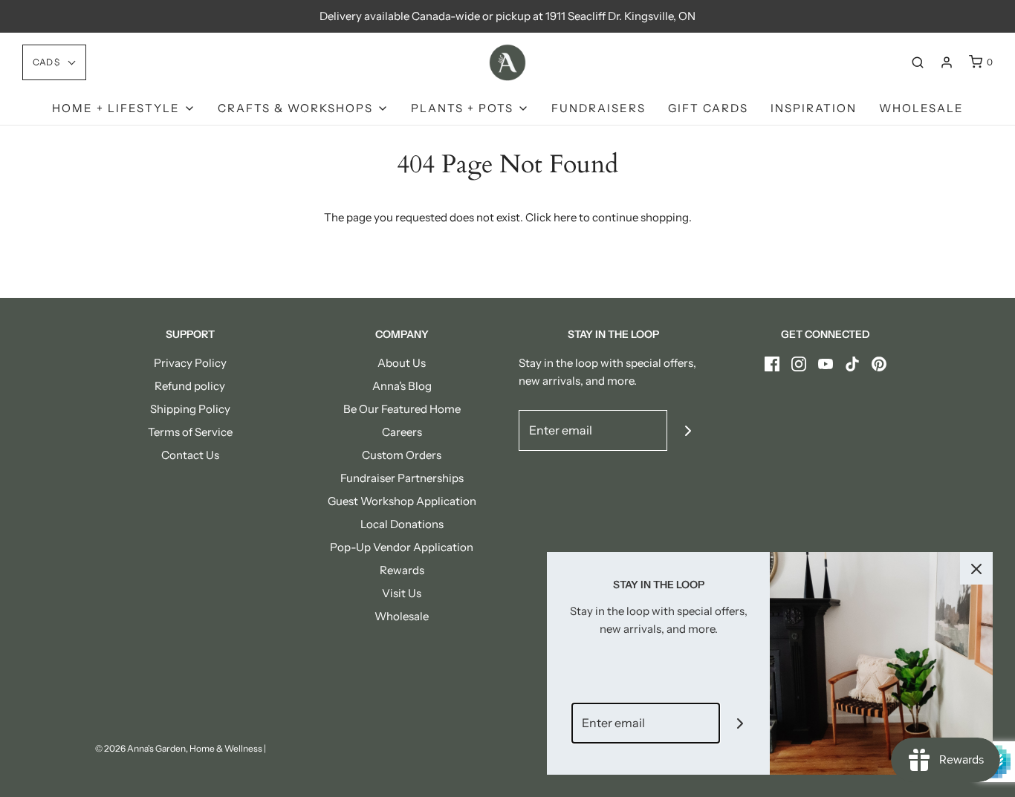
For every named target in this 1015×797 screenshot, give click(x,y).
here (565, 217)
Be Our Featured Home (402, 409)
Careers (402, 432)
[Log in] (947, 62)
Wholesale (921, 108)
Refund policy (190, 386)
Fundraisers (598, 108)
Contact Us (190, 455)
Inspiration (814, 108)
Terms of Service (190, 432)
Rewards (402, 570)
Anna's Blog (402, 386)
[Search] (918, 62)
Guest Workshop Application (402, 501)
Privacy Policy (190, 363)
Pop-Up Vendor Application (401, 547)
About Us (401, 363)
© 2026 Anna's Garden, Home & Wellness (178, 748)
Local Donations (402, 524)
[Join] (687, 430)
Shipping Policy (190, 409)
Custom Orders (401, 455)
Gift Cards (708, 108)
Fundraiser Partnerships (402, 478)
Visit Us (401, 593)
